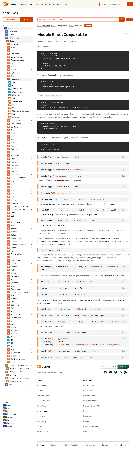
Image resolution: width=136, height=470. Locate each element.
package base (8, 25)
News (59, 4)
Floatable (14, 149)
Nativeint (14, 229)
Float (13, 146)
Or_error (14, 241)
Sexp (13, 349)
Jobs (39, 437)
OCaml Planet (42, 432)
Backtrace (15, 54)
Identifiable (15, 175)
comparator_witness (85, 345)
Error (13, 136)
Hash (13, 159)
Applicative (15, 44)
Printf (13, 257)
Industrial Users (43, 396)
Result (13, 273)
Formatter (15, 155)
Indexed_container (18, 178)
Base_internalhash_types (19, 368)
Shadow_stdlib (15, 381)
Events (40, 427)
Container (15, 127)
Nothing (14, 232)
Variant (13, 327)
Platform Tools (89, 396)
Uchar (13, 324)
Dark (114, 366)
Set (12, 279)
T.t (99, 309)
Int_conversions (17, 353)
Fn (12, 152)
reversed (95, 267)
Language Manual (90, 401)
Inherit (14, 105)
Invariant (14, 203)
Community (49, 4)
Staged (14, 299)
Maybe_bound (16, 222)
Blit (12, 63)
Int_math (14, 200)
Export (13, 356)
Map (12, 219)
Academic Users (43, 401)
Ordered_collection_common (20, 244)
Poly (14, 114)
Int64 (13, 194)
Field (13, 143)
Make (14, 108)
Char (13, 76)
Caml (13, 362)
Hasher (13, 168)
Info (12, 181)
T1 (12, 340)
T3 (12, 346)
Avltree (13, 51)
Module (88, 25)
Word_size (15, 334)
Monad (14, 225)
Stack (13, 295)
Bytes (13, 73)
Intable (13, 197)
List (12, 216)
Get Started (88, 391)
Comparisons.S (75, 169)
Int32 (13, 187)
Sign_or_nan (15, 289)
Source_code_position (19, 292)
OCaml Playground (90, 426)
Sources (12, 384)
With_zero (16, 95)
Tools (30, 4)
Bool (13, 66)
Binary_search (16, 57)
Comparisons (17, 89)
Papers (86, 421)
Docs (26, 19)
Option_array (16, 238)
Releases (40, 391)
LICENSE (12, 35)
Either (13, 130)
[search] (130, 4)
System (124, 366)
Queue (13, 264)
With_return (15, 330)
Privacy (105, 445)
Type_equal (15, 314)
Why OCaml (42, 406)
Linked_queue (16, 260)
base (6, 13)
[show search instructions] (129, 19)
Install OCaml (88, 385)
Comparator (15, 120)
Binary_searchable (18, 60)
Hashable (14, 165)
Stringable (15, 305)
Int (12, 184)
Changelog (41, 385)
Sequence (15, 276)
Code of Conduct (122, 445)
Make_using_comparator (21, 111)
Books (85, 411)
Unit (12, 321)
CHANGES (13, 31)
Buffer (13, 70)
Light (105, 366)
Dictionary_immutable (19, 206)
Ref (12, 270)
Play (65, 4)
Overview (11, 19)
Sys (12, 308)
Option (13, 235)
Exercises (87, 416)
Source (126, 33)
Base (9, 28)
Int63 (13, 190)
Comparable (16, 79)
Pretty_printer (16, 254)
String (13, 302)
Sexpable (14, 283)
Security (54, 445)
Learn (23, 4)
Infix (14, 82)
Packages (39, 4)
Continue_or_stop (18, 359)
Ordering (14, 248)
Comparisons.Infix (71, 157)
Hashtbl (14, 171)
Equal (13, 133)
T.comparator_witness (109, 345)
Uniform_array (16, 318)
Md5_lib (13, 375)
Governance (90, 445)
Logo (85, 431)
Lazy (13, 213)
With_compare (17, 92)
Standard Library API (91, 406)
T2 (12, 343)
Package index (43, 26)
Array (13, 47)
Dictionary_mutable (18, 210)
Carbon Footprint (71, 445)
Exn (12, 140)
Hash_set (14, 162)
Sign (12, 286)
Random (14, 267)
